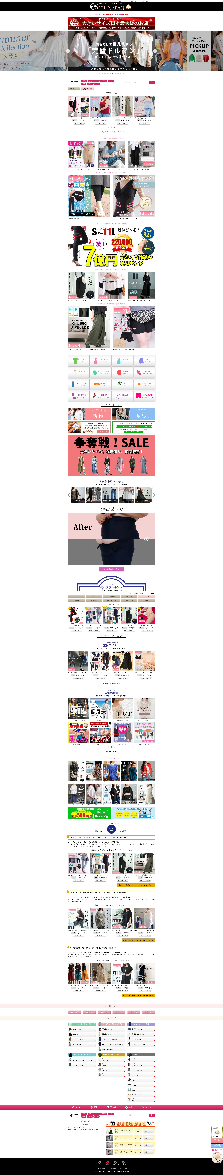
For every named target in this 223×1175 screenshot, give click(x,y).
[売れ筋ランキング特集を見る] (111, 51)
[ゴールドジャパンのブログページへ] (217, 1158)
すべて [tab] (76, 596)
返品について (115, 1168)
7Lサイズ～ (148, 1012)
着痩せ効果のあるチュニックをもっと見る (137, 940)
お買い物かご (134, 1)
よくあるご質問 (117, 1)
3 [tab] (105, 73)
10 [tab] (123, 73)
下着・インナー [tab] (111, 600)
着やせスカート (93, 81)
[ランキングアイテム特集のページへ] (217, 1132)
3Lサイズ (89, 1012)
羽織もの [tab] (94, 600)
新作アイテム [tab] (74, 89)
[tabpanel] (111, 112)
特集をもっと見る (111, 751)
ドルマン (110, 81)
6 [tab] (112, 73)
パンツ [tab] (147, 596)
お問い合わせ (123, 1168)
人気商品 (84, 81)
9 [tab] (120, 73)
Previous (68, 51)
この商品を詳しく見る (111, 569)
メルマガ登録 (126, 1)
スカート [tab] (76, 600)
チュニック (120, 897)
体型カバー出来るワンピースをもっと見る (137, 995)
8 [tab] (118, 73)
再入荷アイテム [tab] (87, 89)
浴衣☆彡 (96, 83)
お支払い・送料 (150, 1)
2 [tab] (102, 73)
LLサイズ (74, 1012)
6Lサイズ (134, 1012)
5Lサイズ (119, 1012)
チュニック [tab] (129, 596)
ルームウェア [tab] (129, 600)
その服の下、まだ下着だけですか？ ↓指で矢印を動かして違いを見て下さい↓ (111, 509)
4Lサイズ (104, 1012)
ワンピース (112, 952)
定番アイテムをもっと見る (111, 683)
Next (155, 51)
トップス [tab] (94, 596)
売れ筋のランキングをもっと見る (111, 636)
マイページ (108, 1)
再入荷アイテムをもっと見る (111, 132)
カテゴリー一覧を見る (111, 405)
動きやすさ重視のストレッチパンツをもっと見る (135, 885)
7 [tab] (115, 73)
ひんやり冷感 (102, 81)
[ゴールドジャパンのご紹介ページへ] (217, 1149)
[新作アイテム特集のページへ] (217, 1140)
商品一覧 (142, 1)
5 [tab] (110, 73)
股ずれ (83, 83)
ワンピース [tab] (111, 596)
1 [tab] (99, 73)
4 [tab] (107, 73)
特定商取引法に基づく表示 (103, 1168)
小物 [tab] (146, 600)
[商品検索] (152, 82)
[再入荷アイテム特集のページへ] (217, 1145)
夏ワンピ (89, 83)
